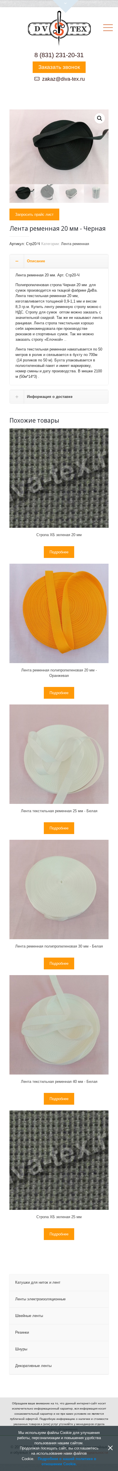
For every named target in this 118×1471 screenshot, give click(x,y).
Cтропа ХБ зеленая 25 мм (59, 1217)
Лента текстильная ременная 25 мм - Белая (59, 811)
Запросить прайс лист (34, 214)
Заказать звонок (59, 67)
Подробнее (59, 552)
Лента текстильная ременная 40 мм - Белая (59, 1081)
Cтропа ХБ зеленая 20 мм (59, 535)
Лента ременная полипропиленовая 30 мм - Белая (59, 946)
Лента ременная (75, 244)
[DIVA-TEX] (59, 29)
